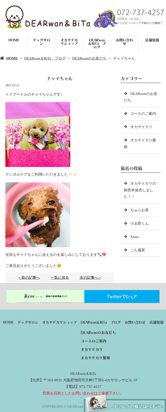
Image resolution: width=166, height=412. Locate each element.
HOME (13, 40)
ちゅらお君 (139, 210)
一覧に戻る (60, 278)
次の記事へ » (90, 278)
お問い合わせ (124, 42)
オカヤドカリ (141, 127)
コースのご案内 (143, 114)
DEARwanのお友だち (89, 58)
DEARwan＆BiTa (83, 373)
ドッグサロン (41, 42)
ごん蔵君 (137, 250)
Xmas (134, 237)
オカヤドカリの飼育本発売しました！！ (140, 190)
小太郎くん (139, 223)
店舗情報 (152, 40)
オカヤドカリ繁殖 (140, 143)
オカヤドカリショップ (69, 42)
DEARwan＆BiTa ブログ (97, 43)
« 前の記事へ (29, 278)
